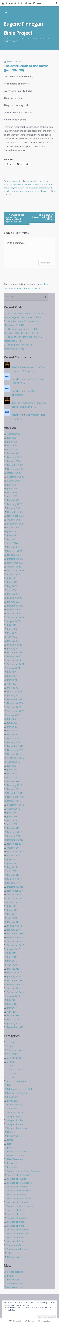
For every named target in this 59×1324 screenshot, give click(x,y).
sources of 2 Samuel (17, 1202)
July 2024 (11, 531)
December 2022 (15, 605)
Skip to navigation (6, 12)
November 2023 (15, 562)
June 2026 (12, 441)
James (10, 1139)
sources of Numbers (17, 1233)
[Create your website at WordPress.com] (29, 3)
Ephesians (12, 1100)
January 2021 (14, 695)
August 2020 (13, 715)
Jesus (10, 1143)
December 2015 (15, 933)
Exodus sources (15, 1104)
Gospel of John (14, 1116)
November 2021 (15, 656)
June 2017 (12, 863)
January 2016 (14, 929)
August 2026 (13, 433)
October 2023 (14, 566)
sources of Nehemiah (18, 1229)
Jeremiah (17, 184)
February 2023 (14, 597)
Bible (9, 1085)
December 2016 (15, 886)
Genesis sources (15, 1112)
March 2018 (13, 828)
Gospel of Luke (15, 1120)
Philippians (13, 1167)
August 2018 (13, 808)
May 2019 (12, 773)
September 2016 (15, 898)
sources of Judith (16, 1225)
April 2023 (12, 590)
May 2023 (12, 586)
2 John (10, 1061)
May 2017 (12, 867)
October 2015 (14, 941)
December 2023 (15, 558)
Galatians (12, 1108)
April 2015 (12, 964)
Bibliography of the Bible (20, 1089)
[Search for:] (26, 297)
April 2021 (12, 683)
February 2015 (14, 972)
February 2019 (14, 785)
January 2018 (14, 836)
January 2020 (14, 742)
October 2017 (14, 847)
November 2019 (15, 750)
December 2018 (15, 793)
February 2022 (14, 644)
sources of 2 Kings (16, 1194)
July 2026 (11, 437)
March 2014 (13, 1015)
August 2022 (13, 621)
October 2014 (14, 988)
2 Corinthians (14, 1057)
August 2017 (13, 855)
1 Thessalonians (15, 1050)
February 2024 (14, 551)
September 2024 (15, 523)
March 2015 (13, 968)
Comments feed (15, 1283)
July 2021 (11, 672)
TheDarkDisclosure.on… (24, 367)
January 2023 (14, 601)
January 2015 (14, 976)
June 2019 (12, 769)
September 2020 (15, 711)
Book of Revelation (17, 1092)
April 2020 (12, 730)
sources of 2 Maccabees (19, 1198)
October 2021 (14, 660)
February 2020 (14, 738)
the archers (45, 184)
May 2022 (12, 633)
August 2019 (13, 761)
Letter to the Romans (18, 1151)
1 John (10, 1042)
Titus (9, 1252)
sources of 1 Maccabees (19, 1182)
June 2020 (12, 722)
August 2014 (13, 996)
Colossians (12, 1096)
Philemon (12, 1163)
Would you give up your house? (34, 191)
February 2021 (14, 691)
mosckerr (17, 379)
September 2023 (15, 570)
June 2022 (12, 629)
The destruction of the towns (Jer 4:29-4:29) (26, 67)
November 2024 (15, 515)
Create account (15, 1271)
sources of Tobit (15, 1241)
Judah (24, 184)
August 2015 (13, 949)
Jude (9, 1147)
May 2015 (12, 960)
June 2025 (12, 488)
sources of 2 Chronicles (19, 1190)
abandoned (31, 181)
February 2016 (14, 925)
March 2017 (13, 875)
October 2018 (14, 800)
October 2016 (14, 894)
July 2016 (11, 906)
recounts (35, 184)
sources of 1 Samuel (17, 1186)
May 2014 (12, 1007)
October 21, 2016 (15, 61)
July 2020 (11, 718)
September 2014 (15, 992)
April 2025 (12, 496)
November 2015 (15, 937)
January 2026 (14, 461)
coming (40, 181)
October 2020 (14, 707)
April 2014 (12, 1011)
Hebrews (11, 1131)
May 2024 (12, 539)
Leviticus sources (16, 1155)
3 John (10, 1077)
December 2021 (15, 652)
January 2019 (14, 789)
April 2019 (12, 777)
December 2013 (15, 1027)
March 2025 (13, 500)
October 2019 (14, 754)
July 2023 (11, 578)
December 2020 (15, 699)
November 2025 (15, 469)
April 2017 (12, 871)
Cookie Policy (9, 1310)
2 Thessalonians (15, 1069)
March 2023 (13, 593)
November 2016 (15, 890)
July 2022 (11, 625)
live (29, 184)
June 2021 (12, 675)
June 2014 (12, 1003)
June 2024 (12, 535)
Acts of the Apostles (17, 1081)
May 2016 (12, 914)
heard (47, 181)
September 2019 (15, 757)
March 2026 (13, 453)
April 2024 (12, 543)
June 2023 (12, 582)
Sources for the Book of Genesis (23, 1171)
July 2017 (11, 859)
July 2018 (11, 812)
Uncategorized (13, 181)
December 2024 (15, 511)
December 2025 (15, 465)
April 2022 (12, 636)
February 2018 (14, 832)
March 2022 (13, 640)
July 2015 (11, 953)
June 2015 (12, 957)
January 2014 (14, 1023)
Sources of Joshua (16, 1217)
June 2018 (12, 816)
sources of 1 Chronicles (19, 1174)
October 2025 (14, 472)
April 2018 (12, 824)
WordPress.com (15, 1287)
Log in (10, 1275)
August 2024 (13, 527)
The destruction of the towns (37, 188)
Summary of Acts (15, 1245)
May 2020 (12, 726)
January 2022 (14, 648)
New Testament (15, 1159)
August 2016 (13, 902)
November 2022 (15, 609)
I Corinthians (13, 1135)
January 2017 (14, 882)
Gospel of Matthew (17, 1128)
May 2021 (12, 679)
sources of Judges (16, 1221)
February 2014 (14, 1019)
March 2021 (13, 687)
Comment (45, 263)
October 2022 (14, 613)
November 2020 (15, 703)
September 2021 (15, 664)
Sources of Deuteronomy (20, 1206)
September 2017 (15, 851)
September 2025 (15, 476)
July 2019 (11, 765)
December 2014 (15, 980)
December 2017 (15, 839)
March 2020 (13, 734)
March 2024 (13, 547)
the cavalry (19, 188)
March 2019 (13, 781)
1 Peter (11, 1046)
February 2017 (14, 878)
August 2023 (13, 574)
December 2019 (15, 746)
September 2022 (15, 617)
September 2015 (15, 945)
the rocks (15, 191)
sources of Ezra (15, 1213)
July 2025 (11, 484)
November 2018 (15, 796)
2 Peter (11, 1065)
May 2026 (12, 445)
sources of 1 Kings (16, 1178)
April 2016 (12, 917)
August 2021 (13, 668)
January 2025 (14, 508)
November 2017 (15, 843)
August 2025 (13, 480)
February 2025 (14, 504)
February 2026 (14, 457)
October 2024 (14, 519)
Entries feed (13, 1279)
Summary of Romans (18, 1249)
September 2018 (15, 804)
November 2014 (15, 984)
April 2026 (12, 449)
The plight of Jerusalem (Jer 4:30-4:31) (42, 217)
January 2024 (14, 554)
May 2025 (12, 492)
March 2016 (13, 921)
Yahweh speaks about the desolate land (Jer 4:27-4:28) (16, 218)
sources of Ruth (15, 1237)
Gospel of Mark (15, 1124)
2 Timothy (12, 1073)
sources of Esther (16, 1210)
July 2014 (11, 999)
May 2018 (12, 820)
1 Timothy (12, 1053)
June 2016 (12, 910)
